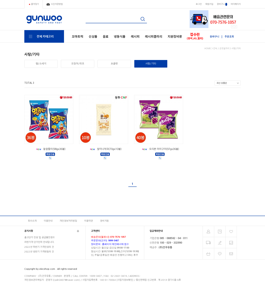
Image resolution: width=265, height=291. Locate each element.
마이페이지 (236, 4)
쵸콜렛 (114, 63)
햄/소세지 (41, 63)
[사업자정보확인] (124, 280)
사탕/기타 (236, 48)
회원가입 (209, 4)
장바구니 (221, 4)
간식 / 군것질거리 (221, 48)
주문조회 (229, 36)
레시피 (135, 36)
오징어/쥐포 (77, 63)
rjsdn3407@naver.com (66, 280)
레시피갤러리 (153, 36)
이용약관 (88, 221)
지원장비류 (175, 36)
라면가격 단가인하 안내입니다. (39, 242)
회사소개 (32, 221)
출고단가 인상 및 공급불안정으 (39, 237)
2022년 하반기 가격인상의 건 (39, 247)
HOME (207, 48)
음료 (106, 36)
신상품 (93, 36)
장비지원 (104, 221)
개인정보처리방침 (68, 221)
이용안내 (48, 221)
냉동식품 (119, 36)
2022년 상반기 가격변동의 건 (39, 251)
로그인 (199, 4)
